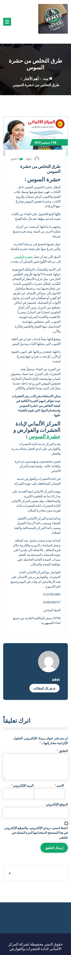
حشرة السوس (45, 436)
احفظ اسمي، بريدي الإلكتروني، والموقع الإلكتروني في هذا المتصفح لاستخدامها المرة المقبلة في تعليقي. (36, 832)
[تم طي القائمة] (7, 22)
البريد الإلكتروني (22, 785)
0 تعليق (15, 158)
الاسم (59, 785)
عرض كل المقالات (44, 688)
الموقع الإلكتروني (57, 804)
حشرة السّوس (23, 257)
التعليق (62, 751)
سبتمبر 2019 (44, 142)
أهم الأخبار (31, 78)
